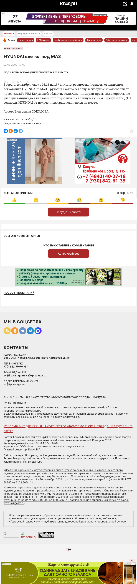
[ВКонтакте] (6, 131)
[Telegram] (21, 131)
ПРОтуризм (43, 40)
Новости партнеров (97, 515)
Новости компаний (19, 292)
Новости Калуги (13, 48)
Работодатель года (117, 40)
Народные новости (29, 33)
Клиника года (94, 40)
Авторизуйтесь (68, 253)
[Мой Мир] (16, 131)
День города (25, 40)
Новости (9, 33)
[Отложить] (27, 81)
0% (14, 200)
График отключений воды (68, 40)
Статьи (48, 33)
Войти (131, 4)
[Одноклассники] (11, 131)
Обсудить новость (68, 212)
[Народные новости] (125, 3)
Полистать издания (15, 402)
